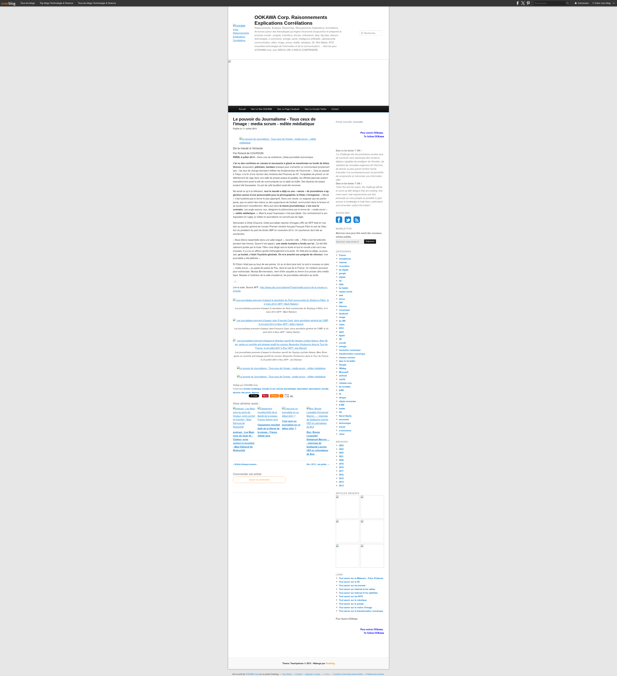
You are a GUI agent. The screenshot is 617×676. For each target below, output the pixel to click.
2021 (341, 456)
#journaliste (302, 388)
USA (341, 284)
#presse (237, 392)
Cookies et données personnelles (348, 674)
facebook (343, 313)
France (342, 255)
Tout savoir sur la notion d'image (355, 607)
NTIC (341, 328)
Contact (335, 108)
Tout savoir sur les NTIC (351, 596)
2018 (341, 467)
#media (325, 388)
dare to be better (347, 360)
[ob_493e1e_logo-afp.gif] (281, 142)
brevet (342, 426)
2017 (341, 470)
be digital (343, 269)
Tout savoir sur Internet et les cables (357, 589)
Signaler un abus (313, 674)
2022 (341, 452)
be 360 (342, 320)
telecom (343, 306)
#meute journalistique (286, 388)
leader (342, 408)
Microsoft (343, 371)
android (343, 375)
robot (341, 433)
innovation (344, 266)
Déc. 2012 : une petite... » (318, 464)
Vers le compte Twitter (315, 108)
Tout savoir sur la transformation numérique (361, 610)
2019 (341, 463)
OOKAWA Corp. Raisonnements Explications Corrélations (291, 20)
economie (344, 419)
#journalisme (315, 388)
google (342, 273)
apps (341, 331)
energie (342, 346)
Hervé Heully (345, 415)
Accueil (242, 108)
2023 (341, 449)
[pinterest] (528, 3)
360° (341, 302)
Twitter (348, 219)
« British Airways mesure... (245, 464)
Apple (342, 335)
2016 (341, 474)
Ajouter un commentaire (259, 480)
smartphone (345, 258)
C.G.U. (327, 674)
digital (342, 276)
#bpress (255, 392)
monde (342, 342)
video (341, 324)
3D (340, 339)
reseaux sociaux (347, 357)
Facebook (339, 219)
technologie (345, 423)
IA (340, 393)
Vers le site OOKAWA (261, 108)
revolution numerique (350, 349)
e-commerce (345, 430)
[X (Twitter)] (523, 3)
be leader (343, 287)
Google (342, 364)
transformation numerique (352, 353)
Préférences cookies (375, 674)
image (342, 317)
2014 (341, 481)
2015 (341, 478)
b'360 (341, 404)
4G (340, 412)
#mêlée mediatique (252, 388)
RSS (356, 219)
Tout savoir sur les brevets (352, 585)
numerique (344, 309)
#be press (246, 392)
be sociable (344, 386)
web (341, 295)
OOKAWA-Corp (252, 674)
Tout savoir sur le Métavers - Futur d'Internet (361, 578)
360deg (342, 368)
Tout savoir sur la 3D (349, 581)
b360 (341, 390)
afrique (342, 397)
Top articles (287, 674)
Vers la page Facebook (288, 108)
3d (340, 280)
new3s (342, 379)
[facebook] (518, 3)
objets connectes (347, 401)
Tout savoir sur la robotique (353, 599)
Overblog (330, 663)
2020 (341, 459)
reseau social (345, 291)
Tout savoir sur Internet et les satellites (358, 592)
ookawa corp (345, 382)
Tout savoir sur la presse (351, 603)
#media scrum (268, 388)
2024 (341, 445)
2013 (341, 485)
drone (342, 298)
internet (343, 262)
